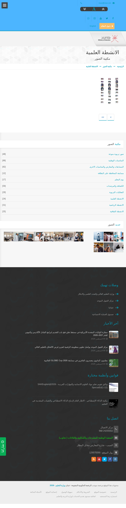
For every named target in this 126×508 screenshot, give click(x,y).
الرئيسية (120, 66)
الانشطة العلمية (92, 66)
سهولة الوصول (66, 492)
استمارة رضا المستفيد (108, 496)
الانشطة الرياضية (116, 205)
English (93, 26)
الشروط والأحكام (83, 492)
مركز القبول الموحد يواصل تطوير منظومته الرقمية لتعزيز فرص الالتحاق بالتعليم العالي (71, 347)
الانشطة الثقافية (117, 211)
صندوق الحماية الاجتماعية (103, 314)
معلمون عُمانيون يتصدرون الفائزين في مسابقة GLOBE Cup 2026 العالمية (76, 360)
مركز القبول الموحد (105, 301)
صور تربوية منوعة (116, 154)
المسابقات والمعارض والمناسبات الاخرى (107, 167)
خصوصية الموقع (100, 492)
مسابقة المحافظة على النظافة (111, 173)
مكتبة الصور (107, 66)
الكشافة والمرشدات (115, 186)
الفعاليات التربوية (116, 192)
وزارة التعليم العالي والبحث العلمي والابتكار (96, 294)
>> (103, 117)
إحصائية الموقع (51, 492)
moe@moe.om (105, 3)
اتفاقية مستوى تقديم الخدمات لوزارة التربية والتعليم (76, 496)
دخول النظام (105, 26)
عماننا (111, 307)
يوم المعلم (119, 179)
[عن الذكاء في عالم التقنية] (98, 236)
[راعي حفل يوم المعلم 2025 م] (108, 236)
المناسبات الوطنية (116, 160)
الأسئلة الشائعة (35, 492)
